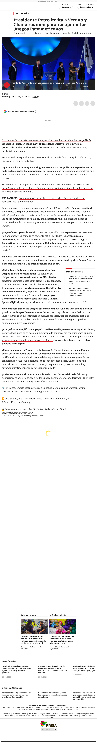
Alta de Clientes (67, 714)
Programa (66, 7)
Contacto (6, 714)
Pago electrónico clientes (49, 714)
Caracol (6, 94)
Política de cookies (49, 716)
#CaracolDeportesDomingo (16, 402)
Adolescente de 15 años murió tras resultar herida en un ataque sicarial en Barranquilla (17, 695)
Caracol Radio (11, 6)
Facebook (75, 103)
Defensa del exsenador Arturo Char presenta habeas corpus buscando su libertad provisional (33, 640)
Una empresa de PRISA (48, 723)
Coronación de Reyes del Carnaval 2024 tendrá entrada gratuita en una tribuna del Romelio (61, 640)
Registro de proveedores (85, 714)
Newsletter (33, 714)
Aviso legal (9, 716)
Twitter (81, 103)
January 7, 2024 (37, 416)
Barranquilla (22, 13)
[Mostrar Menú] (3, 6)
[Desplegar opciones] (91, 85)
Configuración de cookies (68, 716)
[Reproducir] (7, 85)
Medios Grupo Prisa (48, 729)
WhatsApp (92, 103)
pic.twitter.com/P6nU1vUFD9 (17, 413)
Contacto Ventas (19, 714)
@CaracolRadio (59, 409)
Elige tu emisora (86, 7)
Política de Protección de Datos (27, 716)
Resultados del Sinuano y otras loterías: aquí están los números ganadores (52, 695)
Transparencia (86, 716)
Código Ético (48, 717)
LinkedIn (87, 103)
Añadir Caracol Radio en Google (21, 111)
